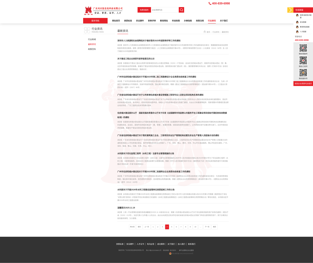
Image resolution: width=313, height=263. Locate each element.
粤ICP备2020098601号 (153, 250)
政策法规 (200, 21)
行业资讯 (212, 21)
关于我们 (224, 21)
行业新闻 (92, 39)
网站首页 (116, 21)
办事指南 (188, 21)
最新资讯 (92, 44)
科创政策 (176, 21)
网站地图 (166, 250)
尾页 (214, 227)
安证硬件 (140, 21)
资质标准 (128, 21)
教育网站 (164, 21)
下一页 (207, 227)
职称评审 (152, 21)
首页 (208, 32)
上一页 (147, 227)
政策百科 (92, 49)
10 (195, 227)
